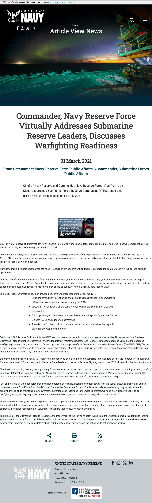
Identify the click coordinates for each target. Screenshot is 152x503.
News (75, 25)
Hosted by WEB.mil (57, 493)
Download (69, 233)
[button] (64, 2)
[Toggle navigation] (145, 20)
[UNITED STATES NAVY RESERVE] (25, 16)
